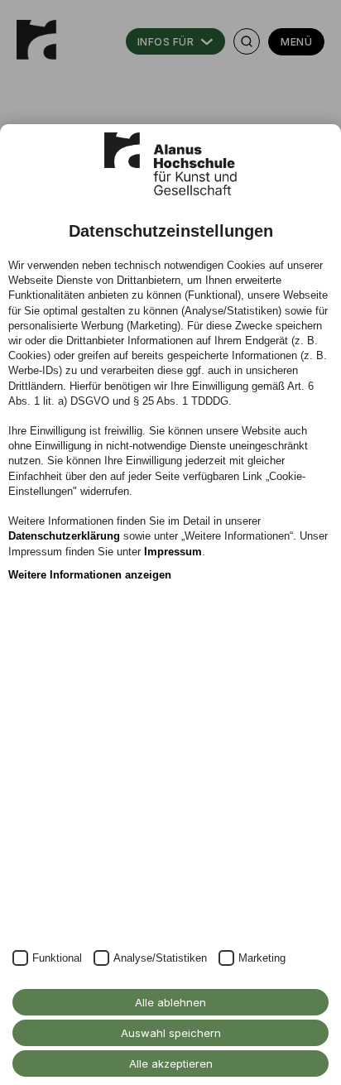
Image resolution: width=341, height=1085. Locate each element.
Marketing (262, 958)
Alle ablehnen (170, 1002)
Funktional (57, 958)
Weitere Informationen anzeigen (89, 575)
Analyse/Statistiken (160, 958)
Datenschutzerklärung (64, 536)
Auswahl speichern (171, 1032)
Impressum (173, 551)
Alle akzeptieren (171, 1063)
